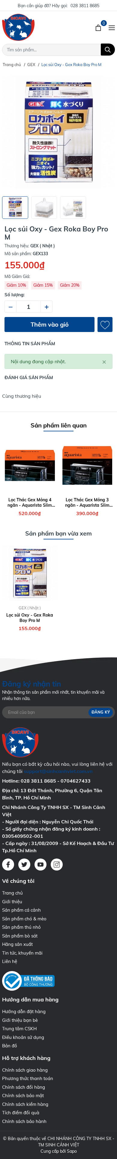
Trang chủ (12, 893)
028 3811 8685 (84, 5)
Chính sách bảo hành (24, 1121)
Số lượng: (14, 294)
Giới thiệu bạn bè (20, 1020)
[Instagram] (57, 865)
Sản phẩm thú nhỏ (21, 927)
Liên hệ (9, 961)
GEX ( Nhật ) (30, 607)
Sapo (72, 1151)
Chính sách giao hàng (25, 1070)
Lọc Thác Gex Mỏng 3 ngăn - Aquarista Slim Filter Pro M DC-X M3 (87, 502)
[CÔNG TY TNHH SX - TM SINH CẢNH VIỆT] (34, 27)
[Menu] (112, 27)
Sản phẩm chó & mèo (24, 919)
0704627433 (76, 781)
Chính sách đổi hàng (23, 1087)
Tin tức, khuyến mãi (22, 953)
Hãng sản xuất (17, 944)
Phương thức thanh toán (27, 1078)
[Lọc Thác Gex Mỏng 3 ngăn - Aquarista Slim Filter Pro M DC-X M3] (87, 465)
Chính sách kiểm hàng (25, 1104)
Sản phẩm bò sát (20, 936)
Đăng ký (101, 712)
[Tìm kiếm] (108, 50)
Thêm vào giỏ (50, 324)
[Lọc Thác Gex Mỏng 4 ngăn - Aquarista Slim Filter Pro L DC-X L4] (30, 465)
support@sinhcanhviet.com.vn (58, 771)
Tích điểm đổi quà (20, 1112)
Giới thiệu (12, 901)
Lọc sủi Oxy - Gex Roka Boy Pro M (29, 617)
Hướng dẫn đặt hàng (24, 1011)
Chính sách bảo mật (23, 1095)
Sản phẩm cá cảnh (21, 910)
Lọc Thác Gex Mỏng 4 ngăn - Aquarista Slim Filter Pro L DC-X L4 (30, 502)
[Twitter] (24, 865)
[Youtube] (40, 865)
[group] (58, 132)
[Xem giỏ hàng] (99, 27)
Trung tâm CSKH (19, 1028)
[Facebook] (8, 865)
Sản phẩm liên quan (59, 425)
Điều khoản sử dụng (23, 1037)
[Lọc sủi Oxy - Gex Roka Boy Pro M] (30, 573)
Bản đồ (9, 1046)
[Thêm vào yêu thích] (105, 324)
